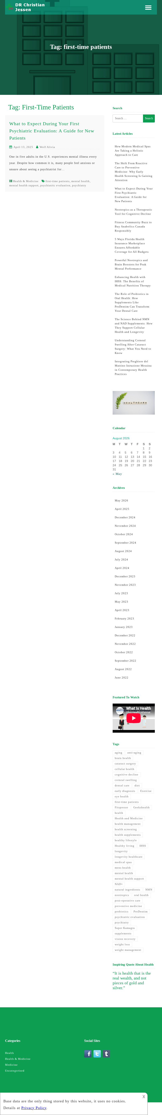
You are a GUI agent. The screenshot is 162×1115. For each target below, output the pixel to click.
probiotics (121, 911)
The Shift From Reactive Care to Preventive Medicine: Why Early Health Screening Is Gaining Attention (134, 172)
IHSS (142, 845)
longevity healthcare (129, 856)
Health (9, 1053)
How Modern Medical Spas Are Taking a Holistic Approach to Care (133, 150)
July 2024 (121, 559)
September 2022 (125, 660)
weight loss (122, 944)
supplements (123, 933)
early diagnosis (125, 791)
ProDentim (141, 911)
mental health (80, 181)
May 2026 (121, 500)
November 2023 (125, 584)
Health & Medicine (26, 181)
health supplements (128, 834)
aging (118, 752)
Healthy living (124, 845)
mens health (123, 867)
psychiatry (79, 185)
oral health (141, 895)
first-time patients (58, 181)
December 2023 (125, 576)
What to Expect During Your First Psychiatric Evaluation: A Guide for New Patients (51, 131)
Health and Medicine (129, 818)
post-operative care (127, 900)
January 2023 (124, 627)
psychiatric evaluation (55, 185)
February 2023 (124, 618)
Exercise (146, 791)
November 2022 (125, 643)
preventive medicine (128, 906)
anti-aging (134, 752)
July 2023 (121, 593)
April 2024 (122, 568)
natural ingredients (127, 889)
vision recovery (125, 938)
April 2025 (122, 508)
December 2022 (125, 635)
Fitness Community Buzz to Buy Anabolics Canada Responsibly (133, 226)
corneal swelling (126, 780)
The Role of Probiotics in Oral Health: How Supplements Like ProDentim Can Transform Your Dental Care (132, 302)
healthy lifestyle (126, 840)
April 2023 (122, 610)
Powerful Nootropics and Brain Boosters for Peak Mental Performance (131, 264)
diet (137, 785)
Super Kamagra (125, 928)
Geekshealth (141, 807)
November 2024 (125, 525)
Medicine (11, 1064)
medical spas (123, 862)
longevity (121, 851)
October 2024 (124, 534)
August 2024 (123, 551)
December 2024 (125, 517)
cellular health (124, 769)
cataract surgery (125, 763)
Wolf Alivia (47, 147)
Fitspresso (121, 807)
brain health (123, 758)
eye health (122, 796)
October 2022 (124, 652)
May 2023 (121, 601)
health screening (126, 829)
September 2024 (125, 542)
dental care (122, 785)
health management (128, 823)
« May (117, 474)
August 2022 (123, 669)
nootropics (122, 895)
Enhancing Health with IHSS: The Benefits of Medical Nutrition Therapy (133, 281)
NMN (148, 889)
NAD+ (119, 884)
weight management (128, 949)
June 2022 (121, 677)
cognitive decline (126, 774)
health (119, 812)
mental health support (24, 185)
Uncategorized (14, 1070)
